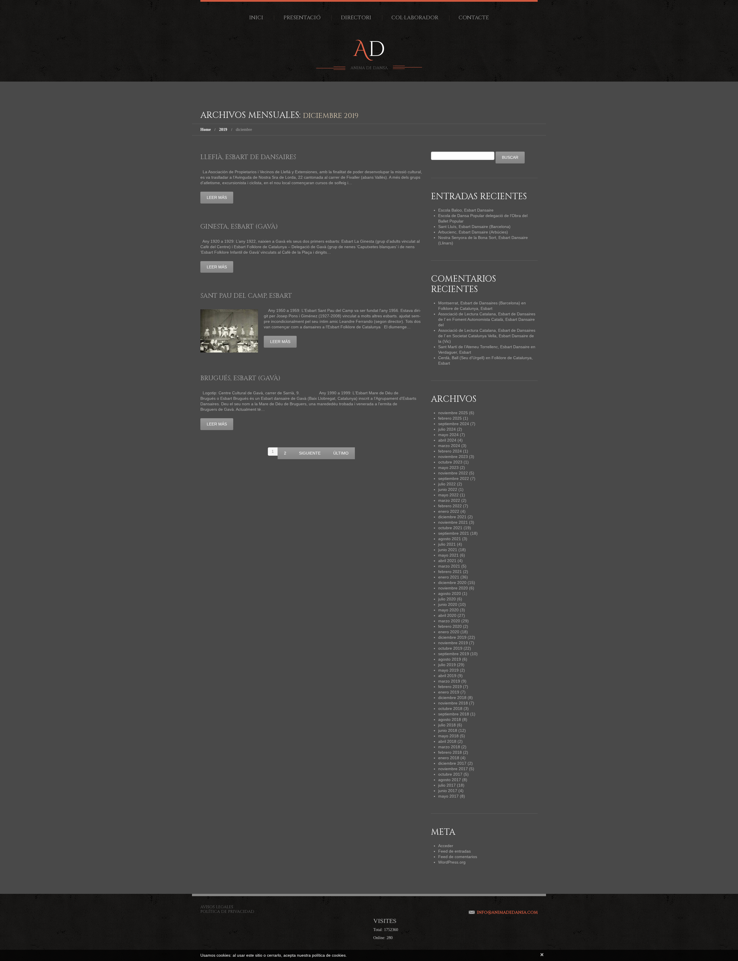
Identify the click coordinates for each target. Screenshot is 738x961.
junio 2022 (447, 489)
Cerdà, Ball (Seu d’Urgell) (461, 357)
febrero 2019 (450, 686)
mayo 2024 (448, 434)
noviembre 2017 (453, 768)
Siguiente (310, 453)
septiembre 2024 (453, 423)
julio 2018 (447, 725)
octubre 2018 (450, 708)
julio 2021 (447, 544)
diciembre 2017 (452, 763)
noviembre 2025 (453, 412)
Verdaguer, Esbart (454, 352)
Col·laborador (414, 17)
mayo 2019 (448, 670)
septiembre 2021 (453, 533)
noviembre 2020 (453, 588)
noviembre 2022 (453, 473)
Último (341, 453)
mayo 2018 (448, 736)
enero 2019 (448, 692)
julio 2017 (447, 785)
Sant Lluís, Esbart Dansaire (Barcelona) (474, 226)
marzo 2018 (449, 747)
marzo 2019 (449, 681)
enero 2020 (448, 632)
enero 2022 (448, 511)
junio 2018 (447, 730)
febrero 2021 (450, 571)
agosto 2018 (449, 719)
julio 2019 (447, 664)
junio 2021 (447, 549)
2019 (223, 129)
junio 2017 (447, 790)
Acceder (445, 845)
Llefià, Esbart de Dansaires (248, 157)
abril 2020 (447, 615)
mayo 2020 (448, 610)
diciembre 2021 (452, 517)
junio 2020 (447, 604)
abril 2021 (447, 560)
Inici (256, 17)
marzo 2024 (449, 445)
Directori (356, 17)
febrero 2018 (450, 752)
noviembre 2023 (453, 456)
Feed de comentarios (457, 856)
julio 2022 (447, 484)
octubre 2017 (450, 774)
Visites (384, 920)
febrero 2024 (450, 451)
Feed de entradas (454, 851)
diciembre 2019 (452, 637)
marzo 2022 (449, 500)
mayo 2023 (448, 467)
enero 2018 (448, 757)
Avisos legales (216, 907)
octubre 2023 (450, 462)
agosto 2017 (449, 779)
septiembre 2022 (453, 478)
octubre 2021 (450, 527)
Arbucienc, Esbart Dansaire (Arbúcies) (473, 232)
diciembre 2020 (452, 582)
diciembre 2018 (452, 697)
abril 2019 (447, 675)
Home (205, 129)
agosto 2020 (449, 593)
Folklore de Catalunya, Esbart (465, 308)
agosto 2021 (449, 538)
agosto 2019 (449, 659)
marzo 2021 (449, 566)
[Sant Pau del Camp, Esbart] (229, 331)
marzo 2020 (449, 621)
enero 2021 (448, 577)
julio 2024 (447, 429)
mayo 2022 (448, 495)
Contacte (474, 17)
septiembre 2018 (453, 714)
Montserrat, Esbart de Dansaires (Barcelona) (479, 303)
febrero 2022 (450, 506)
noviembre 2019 (453, 642)
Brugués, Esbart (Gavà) (240, 378)
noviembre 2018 (453, 703)
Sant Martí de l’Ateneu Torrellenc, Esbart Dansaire (484, 346)
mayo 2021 (448, 555)
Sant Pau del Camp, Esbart (246, 296)
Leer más (217, 197)
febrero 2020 (450, 626)
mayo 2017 (448, 796)
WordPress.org (452, 862)
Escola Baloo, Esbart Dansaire (466, 210)
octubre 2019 (450, 648)
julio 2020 (447, 599)
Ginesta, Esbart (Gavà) (239, 227)
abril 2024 (447, 440)
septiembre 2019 (453, 653)
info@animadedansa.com (507, 912)
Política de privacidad (227, 911)
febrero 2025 (450, 418)
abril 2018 (447, 741)
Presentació (302, 17)
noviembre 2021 (453, 522)
